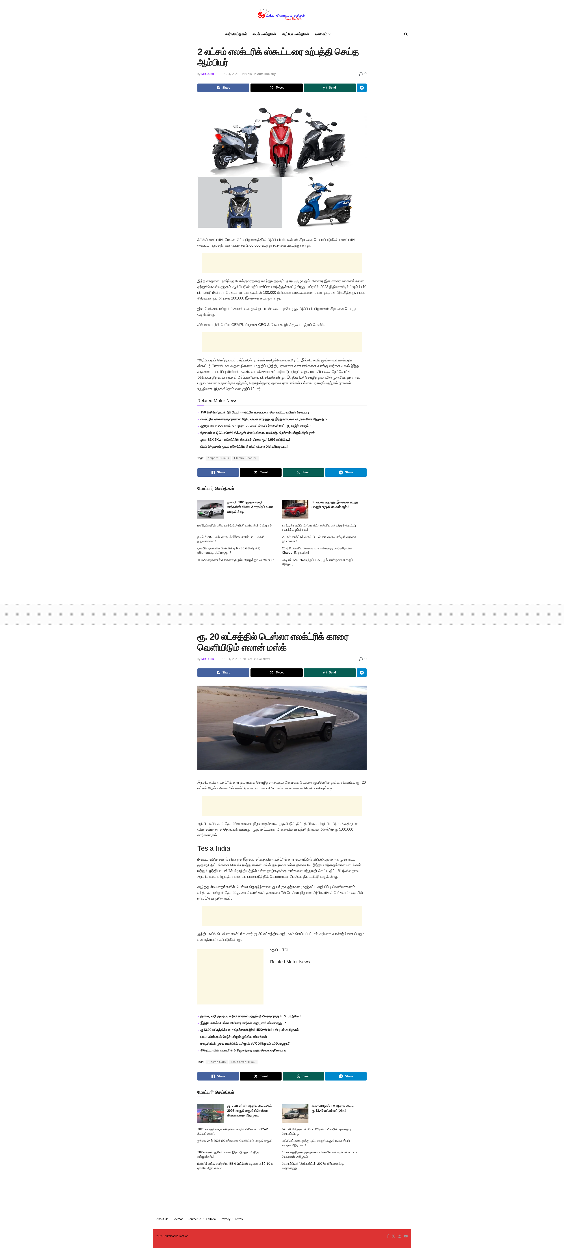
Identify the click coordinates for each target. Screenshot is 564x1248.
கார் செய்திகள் (236, 34)
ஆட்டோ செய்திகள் (295, 34)
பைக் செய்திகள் (264, 34)
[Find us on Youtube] (406, 1236)
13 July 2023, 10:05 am (237, 659)
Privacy (225, 1219)
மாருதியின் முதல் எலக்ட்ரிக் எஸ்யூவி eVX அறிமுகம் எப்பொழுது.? (245, 1043)
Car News (263, 659)
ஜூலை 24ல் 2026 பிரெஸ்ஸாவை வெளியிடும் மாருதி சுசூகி (234, 1140)
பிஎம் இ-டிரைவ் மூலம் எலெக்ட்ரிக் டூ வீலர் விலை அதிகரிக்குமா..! (244, 446)
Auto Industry (266, 74)
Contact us (195, 1219)
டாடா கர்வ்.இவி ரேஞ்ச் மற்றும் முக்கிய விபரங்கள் (233, 1036)
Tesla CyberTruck (243, 1062)
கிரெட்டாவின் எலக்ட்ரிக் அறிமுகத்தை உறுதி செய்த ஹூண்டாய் (243, 1050)
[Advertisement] (282, 263)
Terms (239, 1219)
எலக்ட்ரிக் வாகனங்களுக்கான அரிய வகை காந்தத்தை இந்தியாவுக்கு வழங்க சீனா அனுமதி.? (263, 419)
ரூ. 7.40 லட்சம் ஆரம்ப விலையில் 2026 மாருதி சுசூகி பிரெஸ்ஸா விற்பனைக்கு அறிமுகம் (249, 1110)
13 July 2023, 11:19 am (237, 74)
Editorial (211, 1219)
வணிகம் (321, 34)
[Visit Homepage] (282, 14)
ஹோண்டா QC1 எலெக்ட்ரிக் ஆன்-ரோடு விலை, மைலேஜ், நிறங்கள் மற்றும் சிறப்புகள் (257, 433)
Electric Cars (217, 1062)
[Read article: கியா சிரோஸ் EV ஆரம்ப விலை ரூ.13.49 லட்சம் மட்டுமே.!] (295, 1113)
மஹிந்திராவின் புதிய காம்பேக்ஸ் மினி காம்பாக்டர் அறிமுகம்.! (235, 525)
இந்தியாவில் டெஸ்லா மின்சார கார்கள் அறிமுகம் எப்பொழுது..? (243, 1023)
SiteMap (178, 1219)
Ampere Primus (218, 458)
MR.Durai (207, 74)
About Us (162, 1219)
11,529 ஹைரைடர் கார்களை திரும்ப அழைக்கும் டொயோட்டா (235, 560)
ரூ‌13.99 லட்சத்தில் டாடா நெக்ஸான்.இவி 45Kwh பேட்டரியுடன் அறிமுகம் (249, 1030)
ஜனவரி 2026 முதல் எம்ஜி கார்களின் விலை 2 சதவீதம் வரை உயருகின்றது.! (250, 506)
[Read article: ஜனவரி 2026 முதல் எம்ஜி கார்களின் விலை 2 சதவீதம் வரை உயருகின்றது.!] (210, 509)
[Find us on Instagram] (399, 1236)
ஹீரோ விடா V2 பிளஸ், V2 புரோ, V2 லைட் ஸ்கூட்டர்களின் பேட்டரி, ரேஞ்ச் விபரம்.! (255, 426)
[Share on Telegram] (362, 88)
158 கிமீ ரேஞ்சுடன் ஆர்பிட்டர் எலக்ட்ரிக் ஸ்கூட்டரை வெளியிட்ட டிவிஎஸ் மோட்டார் (254, 412)
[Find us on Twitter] (393, 1236)
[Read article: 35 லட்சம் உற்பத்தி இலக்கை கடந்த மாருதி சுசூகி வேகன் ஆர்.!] (295, 509)
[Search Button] (406, 34)
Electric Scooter (245, 458)
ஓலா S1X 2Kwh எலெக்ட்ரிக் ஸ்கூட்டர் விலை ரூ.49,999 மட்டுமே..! (245, 439)
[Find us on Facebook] (388, 1236)
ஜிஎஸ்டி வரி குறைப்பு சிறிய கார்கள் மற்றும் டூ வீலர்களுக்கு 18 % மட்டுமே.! (250, 1016)
